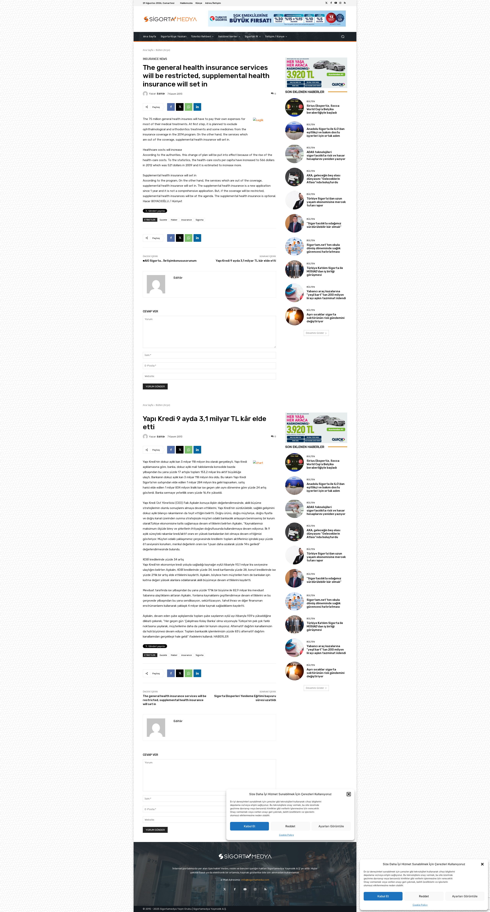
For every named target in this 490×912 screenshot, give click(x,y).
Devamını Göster (315, 333)
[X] (180, 107)
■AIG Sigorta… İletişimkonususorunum (170, 260)
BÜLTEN (311, 101)
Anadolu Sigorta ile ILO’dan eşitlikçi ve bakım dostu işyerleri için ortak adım (326, 132)
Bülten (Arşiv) (163, 50)
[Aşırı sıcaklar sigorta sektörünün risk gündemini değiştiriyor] (294, 316)
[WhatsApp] (188, 107)
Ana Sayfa (148, 50)
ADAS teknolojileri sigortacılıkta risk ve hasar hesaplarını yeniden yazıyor (326, 155)
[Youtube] (335, 3)
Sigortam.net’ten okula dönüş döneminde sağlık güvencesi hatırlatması (324, 248)
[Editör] (146, 93)
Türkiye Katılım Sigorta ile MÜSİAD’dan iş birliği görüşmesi (325, 271)
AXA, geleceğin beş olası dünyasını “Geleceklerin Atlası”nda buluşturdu (323, 179)
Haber (174, 219)
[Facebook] (331, 3)
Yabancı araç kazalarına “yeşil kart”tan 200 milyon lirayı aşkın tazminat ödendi (326, 295)
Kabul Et (383, 896)
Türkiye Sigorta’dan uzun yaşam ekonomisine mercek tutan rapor (326, 202)
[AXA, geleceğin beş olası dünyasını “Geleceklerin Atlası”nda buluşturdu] (294, 177)
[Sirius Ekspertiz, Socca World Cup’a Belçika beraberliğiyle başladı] (294, 107)
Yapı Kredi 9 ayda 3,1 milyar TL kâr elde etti (246, 260)
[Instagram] (340, 3)
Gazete (163, 219)
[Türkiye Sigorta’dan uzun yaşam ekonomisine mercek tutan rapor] (294, 200)
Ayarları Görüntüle (465, 896)
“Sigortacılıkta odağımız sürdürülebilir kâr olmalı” (324, 225)
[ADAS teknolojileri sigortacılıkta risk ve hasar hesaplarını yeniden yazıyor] (294, 153)
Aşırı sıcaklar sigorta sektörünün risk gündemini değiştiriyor (326, 318)
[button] (482, 864)
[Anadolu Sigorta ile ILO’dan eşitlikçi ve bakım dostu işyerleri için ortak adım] (294, 130)
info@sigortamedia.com (255, 879)
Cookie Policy (420, 904)
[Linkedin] (197, 107)
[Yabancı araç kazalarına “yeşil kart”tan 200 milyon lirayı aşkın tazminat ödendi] (294, 292)
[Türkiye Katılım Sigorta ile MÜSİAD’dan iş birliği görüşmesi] (294, 269)
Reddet (424, 896)
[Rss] (345, 3)
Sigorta (199, 219)
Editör (161, 93)
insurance (186, 219)
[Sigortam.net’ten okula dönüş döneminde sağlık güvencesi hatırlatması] (294, 246)
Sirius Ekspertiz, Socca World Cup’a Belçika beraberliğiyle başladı (323, 109)
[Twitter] (326, 3)
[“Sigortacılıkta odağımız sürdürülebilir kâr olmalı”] (294, 223)
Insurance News (155, 59)
